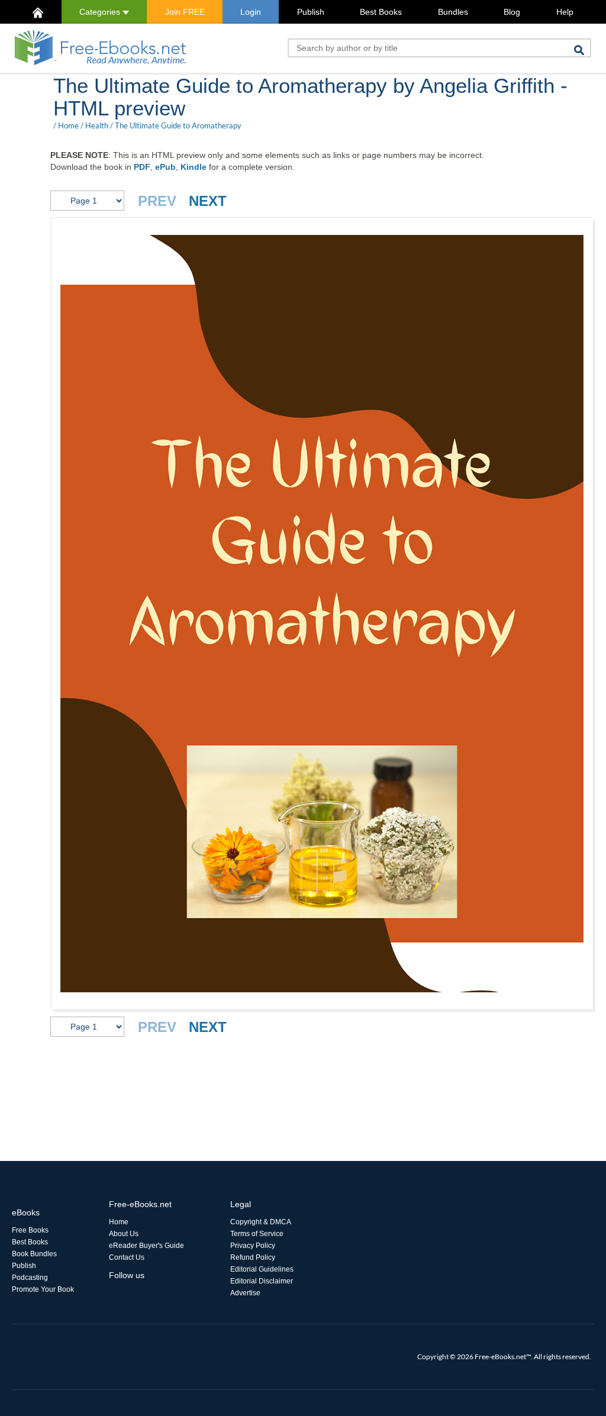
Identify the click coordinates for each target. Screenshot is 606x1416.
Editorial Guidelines (262, 1269)
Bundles (453, 12)
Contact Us (126, 1257)
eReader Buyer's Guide (146, 1245)
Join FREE (185, 12)
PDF (142, 167)
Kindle (193, 167)
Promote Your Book (43, 1289)
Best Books (381, 12)
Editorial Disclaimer (261, 1281)
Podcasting (30, 1277)
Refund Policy (252, 1257)
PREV (157, 201)
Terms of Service (256, 1234)
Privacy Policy (252, 1245)
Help (564, 12)
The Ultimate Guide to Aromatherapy (178, 125)
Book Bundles (34, 1254)
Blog (512, 12)
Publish (310, 12)
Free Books (30, 1230)
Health (96, 125)
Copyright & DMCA (260, 1222)
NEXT (208, 201)
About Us (123, 1234)
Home (68, 125)
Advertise (245, 1293)
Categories (101, 12)
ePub (165, 167)
